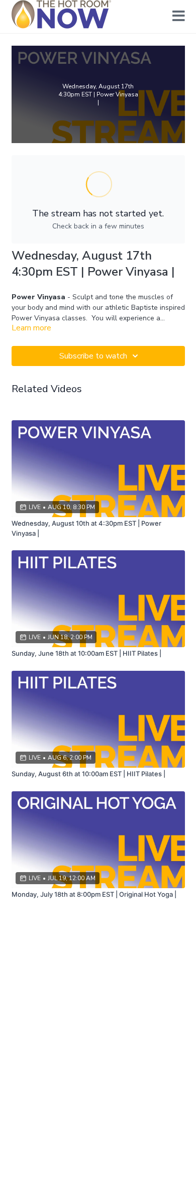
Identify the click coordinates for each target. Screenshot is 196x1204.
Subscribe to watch (93, 356)
